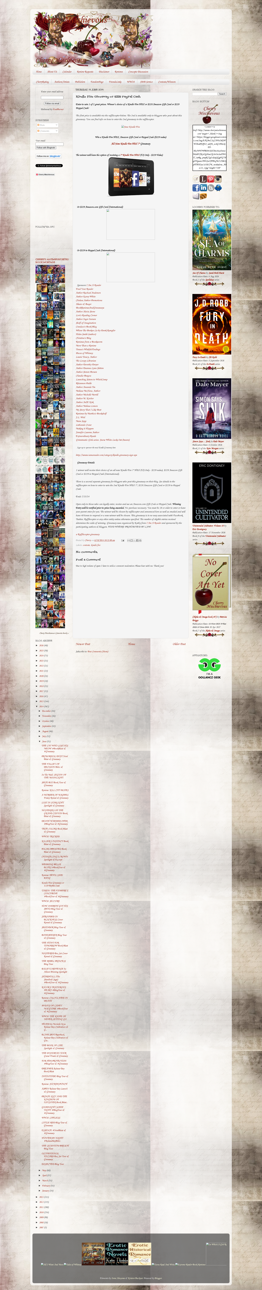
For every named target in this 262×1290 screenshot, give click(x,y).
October (46, 721)
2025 (41, 650)
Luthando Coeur (83, 425)
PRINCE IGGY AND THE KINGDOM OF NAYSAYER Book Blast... (55, 1099)
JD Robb (213, 357)
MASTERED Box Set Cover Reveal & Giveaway (54, 955)
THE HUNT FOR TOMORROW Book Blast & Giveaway (55, 946)
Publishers (80, 82)
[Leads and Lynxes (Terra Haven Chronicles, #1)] (63, 526)
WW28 (130, 82)
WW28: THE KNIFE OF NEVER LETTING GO (54, 1018)
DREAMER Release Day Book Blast (53, 1070)
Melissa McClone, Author (88, 390)
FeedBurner (58, 109)
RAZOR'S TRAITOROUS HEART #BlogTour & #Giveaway (54, 990)
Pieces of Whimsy (84, 353)
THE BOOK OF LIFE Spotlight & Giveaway (53, 1047)
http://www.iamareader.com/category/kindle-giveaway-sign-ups (106, 455)
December (46, 711)
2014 (41, 706)
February (46, 1185)
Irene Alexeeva (118, 1278)
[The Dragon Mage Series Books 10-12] (57, 299)
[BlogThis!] (131, 540)
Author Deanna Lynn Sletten (89, 368)
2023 (41, 661)
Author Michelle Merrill (87, 394)
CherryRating (42, 82)
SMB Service (146, 82)
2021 (41, 671)
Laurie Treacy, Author (86, 357)
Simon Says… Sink (201, 441)
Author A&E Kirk (84, 402)
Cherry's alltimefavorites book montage (52, 261)
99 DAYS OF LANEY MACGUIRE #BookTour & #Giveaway (55, 1008)
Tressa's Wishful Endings (88, 349)
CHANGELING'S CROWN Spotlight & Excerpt (55, 858)
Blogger (158, 1278)
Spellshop (209, 280)
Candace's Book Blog (86, 326)
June (44, 741)
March (45, 1180)
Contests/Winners (166, 82)
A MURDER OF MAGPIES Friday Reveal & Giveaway (55, 796)
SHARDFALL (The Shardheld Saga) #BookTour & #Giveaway (55, 979)
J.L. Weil (80, 417)
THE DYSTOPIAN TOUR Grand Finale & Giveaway (55, 1054)
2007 (41, 1227)
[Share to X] (134, 540)
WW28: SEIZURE (51, 901)
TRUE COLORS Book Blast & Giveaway (54, 830)
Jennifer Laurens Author (87, 432)
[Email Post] (122, 540)
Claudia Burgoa (83, 375)
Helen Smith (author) (86, 334)
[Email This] (128, 540)
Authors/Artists (61, 82)
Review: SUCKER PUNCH (54, 1084)
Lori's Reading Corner (86, 315)
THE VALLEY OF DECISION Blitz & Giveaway (52, 767)
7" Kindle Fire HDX (129, 155)
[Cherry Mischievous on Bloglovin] (48, 157)
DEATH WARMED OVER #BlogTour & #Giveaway (55, 822)
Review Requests (85, 71)
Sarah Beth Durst (216, 273)
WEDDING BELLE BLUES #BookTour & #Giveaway (53, 867)
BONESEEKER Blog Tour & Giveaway (54, 936)
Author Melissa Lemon (86, 406)
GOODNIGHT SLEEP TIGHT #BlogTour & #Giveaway (53, 1110)
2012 (41, 1202)
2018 (41, 686)
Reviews (119, 71)
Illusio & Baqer (83, 304)
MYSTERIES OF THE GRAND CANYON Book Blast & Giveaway (54, 813)
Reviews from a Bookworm (89, 341)
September (47, 726)
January (46, 1190)
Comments (44, 131)
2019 (41, 681)
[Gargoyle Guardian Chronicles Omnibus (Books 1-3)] (57, 609)
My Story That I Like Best (88, 409)
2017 (41, 691)
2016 (41, 696)
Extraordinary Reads (86, 436)
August (45, 731)
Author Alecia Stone (85, 311)
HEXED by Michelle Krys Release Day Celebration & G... (55, 1027)
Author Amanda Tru (85, 387)
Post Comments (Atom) (98, 651)
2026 (41, 645)
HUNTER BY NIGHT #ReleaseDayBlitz (52, 1139)
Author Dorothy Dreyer (87, 364)
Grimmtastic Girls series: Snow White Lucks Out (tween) (102, 440)
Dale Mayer (218, 441)
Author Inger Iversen (86, 319)
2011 (41, 1207)
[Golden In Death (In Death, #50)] (39, 589)
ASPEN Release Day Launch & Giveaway (54, 1090)
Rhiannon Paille (83, 383)
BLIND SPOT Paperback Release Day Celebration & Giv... (55, 1037)
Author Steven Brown (86, 372)
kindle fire (95, 545)
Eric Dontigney (199, 529)
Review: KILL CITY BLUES (55, 790)
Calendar (66, 71)
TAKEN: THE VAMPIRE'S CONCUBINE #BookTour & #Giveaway (55, 893)
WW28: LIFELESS (51, 1118)
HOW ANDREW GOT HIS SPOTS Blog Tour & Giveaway (55, 909)
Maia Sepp (81, 421)
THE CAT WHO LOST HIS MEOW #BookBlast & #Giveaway (55, 748)
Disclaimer (104, 71)
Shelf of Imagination (86, 323)
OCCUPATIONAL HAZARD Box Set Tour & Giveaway (55, 1156)
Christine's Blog (83, 338)
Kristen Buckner (135, 1278)
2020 (41, 676)
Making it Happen (84, 428)
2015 (41, 701)
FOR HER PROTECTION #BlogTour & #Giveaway (55, 1062)
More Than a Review (86, 345)
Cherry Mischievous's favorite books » (54, 633)
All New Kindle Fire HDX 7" (125, 143)
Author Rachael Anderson (88, 292)
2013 (41, 1197)
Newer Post (83, 644)
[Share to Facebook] (137, 540)
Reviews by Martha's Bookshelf (91, 413)
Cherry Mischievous (71, 20)
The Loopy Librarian (86, 360)
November (47, 716)
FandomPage (97, 82)
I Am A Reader (93, 285)
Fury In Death (198, 357)
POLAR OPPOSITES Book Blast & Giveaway (54, 850)
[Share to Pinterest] (140, 540)
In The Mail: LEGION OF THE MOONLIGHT (54, 776)
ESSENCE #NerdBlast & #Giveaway (54, 1132)
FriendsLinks (115, 82)
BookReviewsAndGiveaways (90, 307)
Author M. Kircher (84, 398)
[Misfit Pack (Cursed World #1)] (45, 580)
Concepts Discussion (138, 71)
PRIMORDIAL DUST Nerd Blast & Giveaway (55, 758)
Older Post (179, 644)
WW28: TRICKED (50, 836)
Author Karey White (85, 296)
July (44, 736)
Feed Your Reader (84, 289)
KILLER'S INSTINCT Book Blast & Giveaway (55, 843)
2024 (41, 655)
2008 (41, 1222)
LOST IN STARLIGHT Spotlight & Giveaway (53, 804)
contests (86, 545)
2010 (41, 1212)
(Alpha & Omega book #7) (204, 617)
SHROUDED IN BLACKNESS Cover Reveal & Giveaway (52, 919)
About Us (52, 71)
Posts (41, 125)
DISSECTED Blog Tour (53, 1164)
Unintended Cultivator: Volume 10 (207, 526)
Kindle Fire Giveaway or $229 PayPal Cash (53, 884)
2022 (41, 666)
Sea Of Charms (198, 273)
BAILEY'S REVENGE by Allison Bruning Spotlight (54, 970)
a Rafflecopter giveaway (87, 534)
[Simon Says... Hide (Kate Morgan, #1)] (45, 435)
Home (39, 71)
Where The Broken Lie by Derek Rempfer (95, 330)
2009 (41, 1217)
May (44, 1170)
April (44, 1175)
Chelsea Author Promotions (89, 300)
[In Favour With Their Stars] (45, 408)
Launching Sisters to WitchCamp (91, 379)
